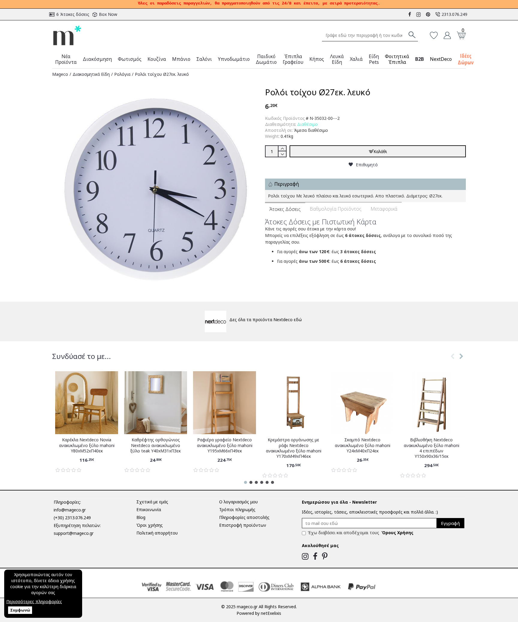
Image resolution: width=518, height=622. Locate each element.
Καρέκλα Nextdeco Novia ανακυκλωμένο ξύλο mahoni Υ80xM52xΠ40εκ (87, 445)
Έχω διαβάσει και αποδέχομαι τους (360, 532)
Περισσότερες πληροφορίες (34, 601)
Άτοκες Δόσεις (285, 209)
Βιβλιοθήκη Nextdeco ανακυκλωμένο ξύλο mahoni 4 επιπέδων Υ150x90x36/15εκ (431, 448)
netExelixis (271, 613)
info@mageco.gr (70, 510)
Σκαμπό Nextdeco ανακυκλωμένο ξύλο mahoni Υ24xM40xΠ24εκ (362, 445)
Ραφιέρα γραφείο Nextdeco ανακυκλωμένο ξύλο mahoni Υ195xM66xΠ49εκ (224, 445)
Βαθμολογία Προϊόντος (336, 209)
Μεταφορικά (384, 209)
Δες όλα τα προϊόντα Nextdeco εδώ (265, 319)
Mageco (60, 74)
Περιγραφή (286, 184)
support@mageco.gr (74, 533)
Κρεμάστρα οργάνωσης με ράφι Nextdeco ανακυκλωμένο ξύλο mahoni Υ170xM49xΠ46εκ (293, 448)
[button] (452, 362)
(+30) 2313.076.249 (72, 517)
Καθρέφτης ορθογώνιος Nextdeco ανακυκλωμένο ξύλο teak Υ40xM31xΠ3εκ (155, 445)
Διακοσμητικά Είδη (91, 74)
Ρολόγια (122, 74)
